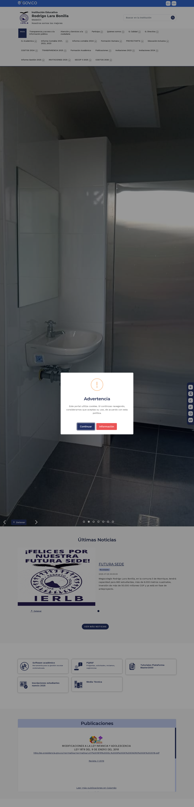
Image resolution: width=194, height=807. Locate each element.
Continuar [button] (86, 426)
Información (106, 426)
